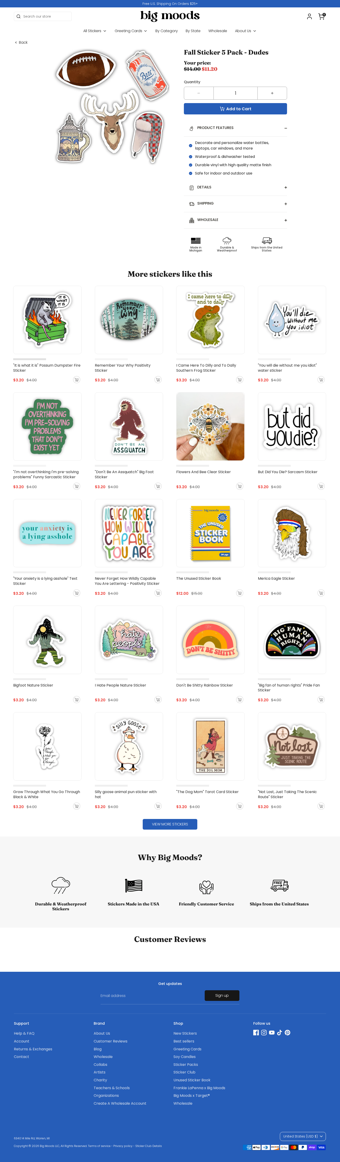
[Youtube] (272, 1032)
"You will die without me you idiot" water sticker (287, 368)
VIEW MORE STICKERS (170, 824)
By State (193, 31)
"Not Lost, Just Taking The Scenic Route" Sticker (287, 794)
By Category (166, 31)
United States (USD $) (300, 1136)
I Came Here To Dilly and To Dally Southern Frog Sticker (206, 368)
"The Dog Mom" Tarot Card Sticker (207, 791)
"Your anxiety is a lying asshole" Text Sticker (45, 581)
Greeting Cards (129, 31)
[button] (321, 16)
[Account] (309, 16)
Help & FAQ (24, 1033)
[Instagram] (264, 1032)
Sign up (222, 995)
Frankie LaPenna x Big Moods (199, 1088)
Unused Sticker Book (191, 1080)
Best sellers (183, 1041)
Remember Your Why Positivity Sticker (123, 368)
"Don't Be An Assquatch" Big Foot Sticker (124, 474)
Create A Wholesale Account (120, 1103)
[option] (170, 3)
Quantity (192, 82)
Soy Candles (184, 1056)
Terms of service (99, 1146)
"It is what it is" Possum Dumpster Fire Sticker (46, 368)
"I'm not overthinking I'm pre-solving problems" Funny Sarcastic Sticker (46, 474)
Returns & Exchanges (33, 1049)
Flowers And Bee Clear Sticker (203, 472)
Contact (21, 1056)
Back (23, 42)
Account (21, 1041)
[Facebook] (256, 1032)
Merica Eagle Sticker (276, 578)
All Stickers (92, 31)
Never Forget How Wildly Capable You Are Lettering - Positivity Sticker (127, 581)
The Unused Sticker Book (198, 578)
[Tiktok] (279, 1032)
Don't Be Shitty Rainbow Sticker (204, 685)
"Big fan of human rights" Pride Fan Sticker (289, 688)
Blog (98, 1049)
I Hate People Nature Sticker (120, 685)
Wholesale (217, 31)
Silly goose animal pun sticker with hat (126, 794)
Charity (100, 1080)
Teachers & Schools (112, 1088)
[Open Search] (18, 16)
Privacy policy (123, 1146)
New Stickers (185, 1033)
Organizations (106, 1095)
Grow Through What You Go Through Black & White (46, 794)
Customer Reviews (110, 1041)
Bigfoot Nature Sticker (33, 685)
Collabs (100, 1064)
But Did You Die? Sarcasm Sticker (288, 472)
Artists (99, 1072)
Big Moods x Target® (191, 1095)
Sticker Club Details (148, 1146)
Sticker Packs (185, 1064)
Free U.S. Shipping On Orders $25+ (170, 3)
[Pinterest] (287, 1032)
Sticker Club (184, 1072)
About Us (243, 31)
